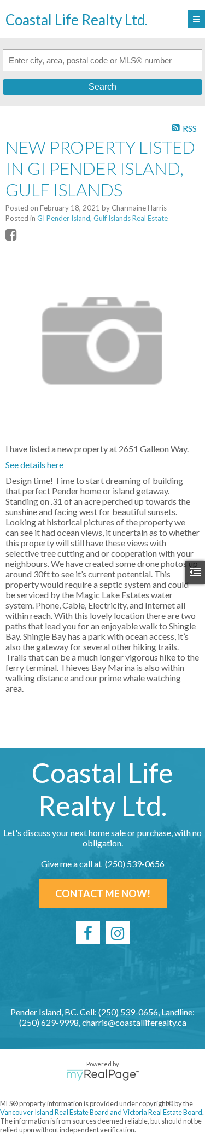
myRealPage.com (102, 1075)
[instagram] (118, 932)
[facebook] (88, 932)
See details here (34, 464)
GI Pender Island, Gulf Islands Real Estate (102, 218)
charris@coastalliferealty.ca (134, 1022)
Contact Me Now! (102, 893)
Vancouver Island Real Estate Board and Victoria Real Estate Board (101, 1112)
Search (102, 86)
